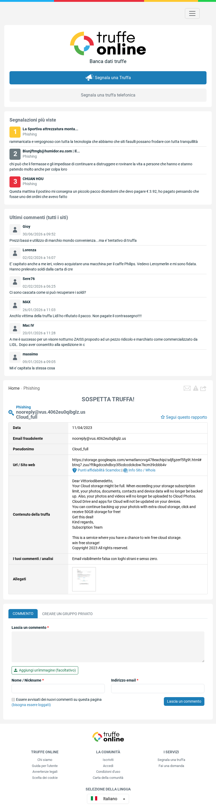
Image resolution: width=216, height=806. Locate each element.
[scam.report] (195, 388)
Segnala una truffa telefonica (108, 95)
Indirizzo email (124, 680)
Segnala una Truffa (113, 77)
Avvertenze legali (44, 772)
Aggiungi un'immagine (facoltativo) (46, 670)
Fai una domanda (171, 766)
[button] (204, 388)
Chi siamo (44, 760)
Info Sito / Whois (141, 470)
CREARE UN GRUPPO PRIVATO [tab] (67, 614)
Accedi (108, 766)
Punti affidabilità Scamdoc (99, 470)
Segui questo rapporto (186, 417)
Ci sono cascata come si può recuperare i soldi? (47, 292)
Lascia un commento (30, 627)
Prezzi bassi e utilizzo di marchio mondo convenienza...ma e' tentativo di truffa (73, 240)
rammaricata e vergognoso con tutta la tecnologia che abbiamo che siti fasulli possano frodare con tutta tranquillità (103, 141)
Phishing (31, 388)
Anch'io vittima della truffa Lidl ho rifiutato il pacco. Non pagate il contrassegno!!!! (75, 316)
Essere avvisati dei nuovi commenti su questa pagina (57, 702)
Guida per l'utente (45, 766)
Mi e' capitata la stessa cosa (32, 368)
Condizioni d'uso (108, 772)
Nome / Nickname (28, 680)
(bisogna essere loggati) (31, 705)
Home (13, 388)
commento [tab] (23, 613)
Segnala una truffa (171, 760)
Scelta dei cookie (45, 778)
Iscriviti (108, 760)
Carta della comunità (108, 778)
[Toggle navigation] (192, 13)
